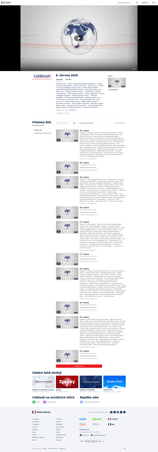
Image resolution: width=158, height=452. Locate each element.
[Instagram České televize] (111, 412)
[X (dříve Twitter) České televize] (121, 412)
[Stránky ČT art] (96, 425)
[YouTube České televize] (118, 412)
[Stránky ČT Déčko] (83, 425)
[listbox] (95, 441)
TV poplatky (35, 424)
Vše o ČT (34, 440)
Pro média (59, 419)
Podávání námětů (61, 435)
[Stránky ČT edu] (111, 425)
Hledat (137, 2)
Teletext (34, 427)
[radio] (42, 130)
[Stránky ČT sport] (97, 419)
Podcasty (34, 429)
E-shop (34, 435)
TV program (35, 419)
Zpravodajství (60, 113)
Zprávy (66, 113)
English (44, 448)
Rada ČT (58, 429)
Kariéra (58, 432)
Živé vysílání (35, 421)
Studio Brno (59, 424)
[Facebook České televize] (114, 412)
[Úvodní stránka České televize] (41, 412)
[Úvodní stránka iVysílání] (7, 3)
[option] (87, 441)
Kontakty (58, 440)
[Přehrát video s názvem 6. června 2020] (79, 38)
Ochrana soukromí (52, 448)
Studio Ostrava (60, 427)
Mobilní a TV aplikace (38, 437)
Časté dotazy (59, 437)
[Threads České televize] (124, 412)
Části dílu (68, 79)
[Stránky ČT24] (83, 419)
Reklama (58, 421)
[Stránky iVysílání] (113, 419)
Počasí (34, 432)
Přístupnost (62, 448)
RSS (125, 448)
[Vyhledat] (74, 123)
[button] (79, 38)
